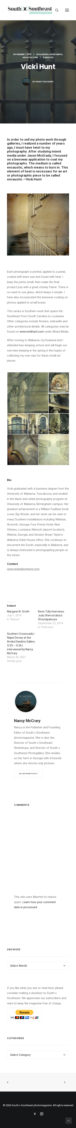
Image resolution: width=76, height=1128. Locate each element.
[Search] (55, 10)
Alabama (44, 54)
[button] (67, 10)
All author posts (28, 774)
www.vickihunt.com (31, 331)
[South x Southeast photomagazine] (30, 10)
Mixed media (55, 54)
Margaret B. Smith (18, 611)
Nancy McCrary (45, 81)
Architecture (30, 57)
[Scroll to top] (68, 1120)
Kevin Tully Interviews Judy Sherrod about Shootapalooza (51, 615)
